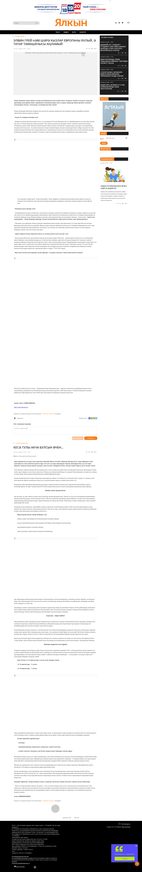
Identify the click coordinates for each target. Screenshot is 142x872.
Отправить (91, 438)
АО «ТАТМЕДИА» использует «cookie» (22, 858)
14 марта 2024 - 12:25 (106, 163)
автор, (15, 49)
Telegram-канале (47, 414)
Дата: (102, 139)
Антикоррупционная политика (20, 856)
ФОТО (74, 32)
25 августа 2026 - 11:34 (106, 57)
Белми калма (19, 36)
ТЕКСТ (58, 32)
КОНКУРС (83, 32)
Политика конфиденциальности (21, 863)
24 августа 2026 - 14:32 (106, 69)
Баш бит (76, 817)
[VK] (118, 23)
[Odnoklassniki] (115, 23)
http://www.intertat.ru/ (21, 407)
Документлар (67, 817)
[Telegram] (96, 418)
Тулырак (124, 859)
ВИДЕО (66, 32)
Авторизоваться (77, 438)
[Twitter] (122, 23)
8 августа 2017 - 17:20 (24, 452)
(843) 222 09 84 (126, 827)
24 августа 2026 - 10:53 (106, 82)
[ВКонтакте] (89, 418)
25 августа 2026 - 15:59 (106, 42)
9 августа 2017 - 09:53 (24, 48)
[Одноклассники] (92, 418)
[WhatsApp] (94, 418)
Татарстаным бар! (21, 443)
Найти (104, 143)
